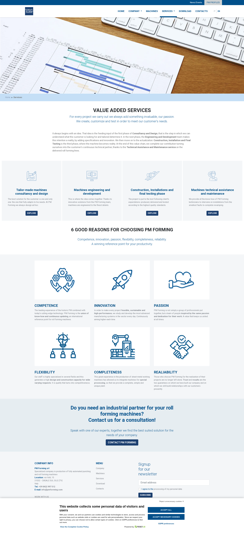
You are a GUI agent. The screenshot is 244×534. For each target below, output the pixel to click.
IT (215, 11)
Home (121, 11)
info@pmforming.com (52, 489)
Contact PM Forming (122, 442)
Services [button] (167, 11)
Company (100, 468)
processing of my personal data (168, 489)
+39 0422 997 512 (47, 486)
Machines (152, 11)
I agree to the (161, 489)
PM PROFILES (213, 2)
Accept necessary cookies (166, 517)
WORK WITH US (42, 497)
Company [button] (134, 11)
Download (185, 11)
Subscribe (145, 495)
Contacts (201, 11)
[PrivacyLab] (139, 526)
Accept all (166, 510)
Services (100, 478)
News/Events (196, 2)
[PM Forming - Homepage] (29, 11)
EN (219, 11)
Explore (31, 213)
